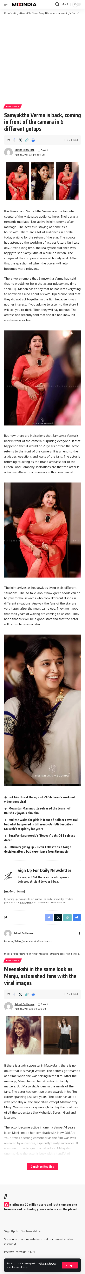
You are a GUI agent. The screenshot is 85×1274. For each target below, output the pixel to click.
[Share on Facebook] (14, 140)
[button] (70, 1265)
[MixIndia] (24, 4)
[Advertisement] (42, 59)
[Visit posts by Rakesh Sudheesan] (8, 152)
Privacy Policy (48, 1263)
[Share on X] (20, 140)
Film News (12, 106)
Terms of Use (19, 1267)
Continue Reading (42, 1166)
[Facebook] (79, 933)
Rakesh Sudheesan (24, 149)
